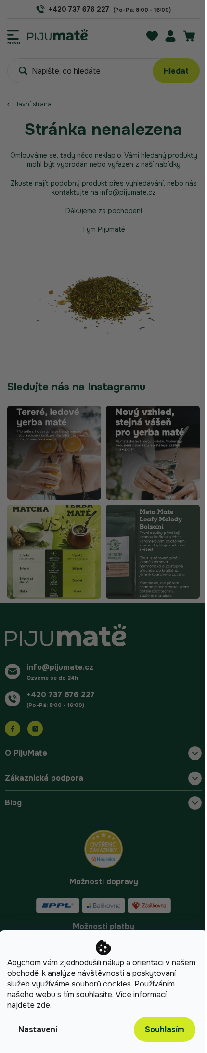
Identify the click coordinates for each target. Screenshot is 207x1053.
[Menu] (13, 34)
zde (43, 1005)
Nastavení (37, 1030)
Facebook (12, 728)
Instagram (35, 728)
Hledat (176, 71)
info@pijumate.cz (59, 667)
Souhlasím (164, 1030)
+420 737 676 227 (60, 695)
